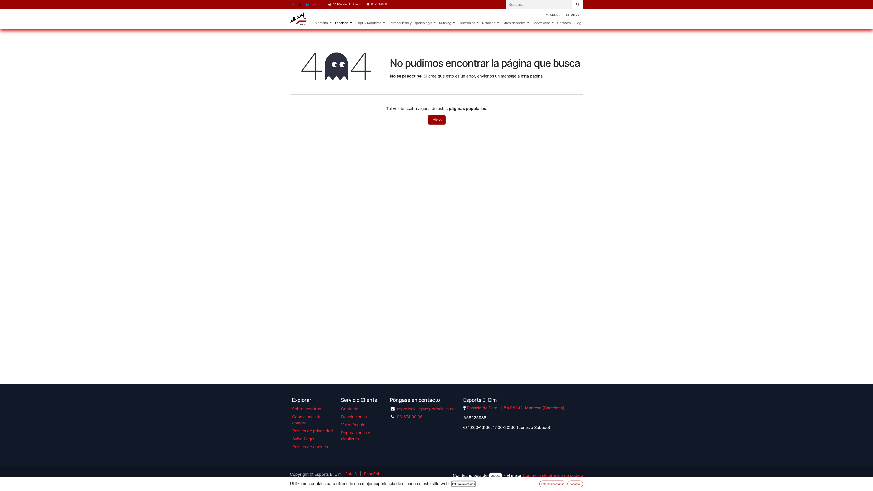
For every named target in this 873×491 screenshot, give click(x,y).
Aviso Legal (303, 438)
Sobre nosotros (306, 408)
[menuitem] (323, 23)
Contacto (350, 408)
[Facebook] (293, 4)
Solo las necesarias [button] (552, 484)
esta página (532, 76)
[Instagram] (315, 4)
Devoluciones (354, 416)
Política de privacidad (312, 430)
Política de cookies (310, 446)
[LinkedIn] (307, 4)
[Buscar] (577, 4)
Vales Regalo (353, 424)
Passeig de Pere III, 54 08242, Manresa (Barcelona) (515, 408)
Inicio (436, 120)
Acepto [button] (575, 484)
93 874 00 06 (410, 416)
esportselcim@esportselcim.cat (426, 408)
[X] (300, 4)
